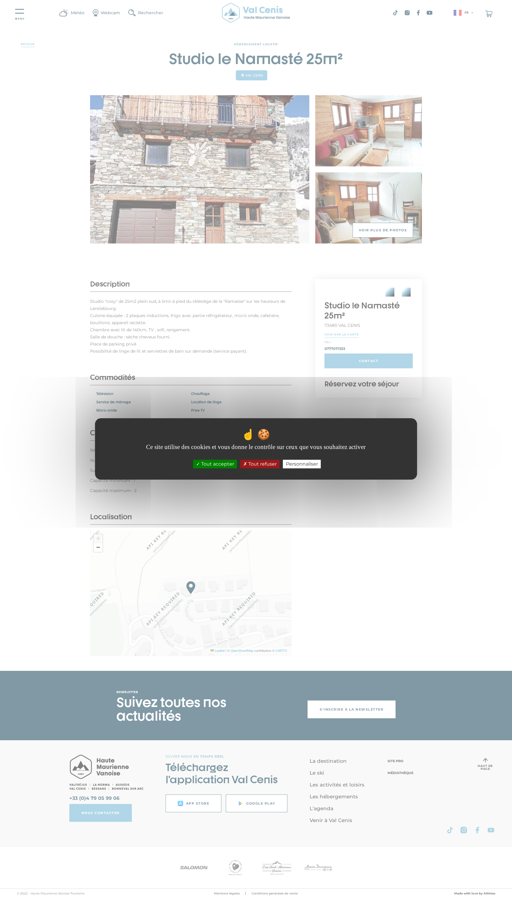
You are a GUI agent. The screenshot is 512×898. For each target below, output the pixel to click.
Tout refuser (262, 464)
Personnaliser (302, 464)
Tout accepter (217, 464)
